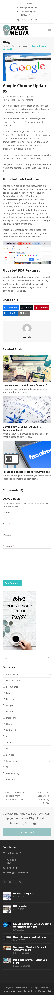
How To (10, 711)
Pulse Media (19, 987)
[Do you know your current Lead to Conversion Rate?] (27, 409)
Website (7, 534)
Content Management (28, 11)
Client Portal (28, 15)
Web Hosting (12, 773)
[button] (49, 30)
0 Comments (27, 99)
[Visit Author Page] (27, 328)
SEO (8, 748)
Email (6, 523)
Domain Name (13, 680)
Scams (9, 742)
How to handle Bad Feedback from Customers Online (13, 796)
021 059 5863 (28, 3)
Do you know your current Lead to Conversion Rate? (22, 428)
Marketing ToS (44, 991)
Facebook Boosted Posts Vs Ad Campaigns (26, 471)
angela (32, 96)
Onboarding (12, 730)
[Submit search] (49, 658)
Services (10, 754)
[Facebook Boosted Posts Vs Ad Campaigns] (27, 454)
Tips (8, 767)
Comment (8, 546)
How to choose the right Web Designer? (25, 385)
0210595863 (12, 868)
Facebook (11, 699)
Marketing (10, 99)
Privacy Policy (30, 991)
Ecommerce (12, 686)
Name (6, 512)
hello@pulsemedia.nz (28, 7)
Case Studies (12, 674)
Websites (10, 779)
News (9, 723)
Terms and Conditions (12, 991)
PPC (8, 736)
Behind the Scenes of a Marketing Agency (40, 797)
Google (9, 705)
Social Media (12, 761)
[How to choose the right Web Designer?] (27, 367)
